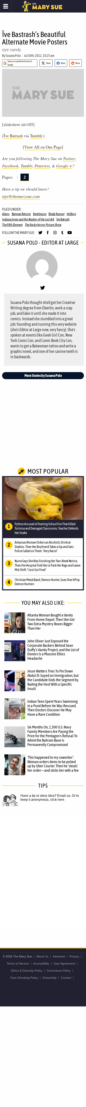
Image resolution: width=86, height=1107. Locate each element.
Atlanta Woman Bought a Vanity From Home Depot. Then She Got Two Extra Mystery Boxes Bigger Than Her (51, 621)
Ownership (49, 977)
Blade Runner (56, 214)
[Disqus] (43, 872)
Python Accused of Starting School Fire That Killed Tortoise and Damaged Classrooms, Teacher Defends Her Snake (46, 528)
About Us (42, 956)
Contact (66, 977)
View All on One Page (43, 147)
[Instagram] (55, 234)
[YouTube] (69, 234)
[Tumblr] (62, 234)
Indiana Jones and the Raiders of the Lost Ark (28, 219)
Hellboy (71, 214)
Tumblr (36, 136)
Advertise (59, 956)
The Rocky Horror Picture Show (43, 224)
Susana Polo (13, 55)
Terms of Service (18, 963)
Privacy (74, 956)
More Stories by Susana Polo (43, 375)
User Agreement (64, 963)
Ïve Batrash (13, 136)
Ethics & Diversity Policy (26, 970)
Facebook (10, 165)
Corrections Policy (59, 970)
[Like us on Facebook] (48, 234)
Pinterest (42, 165)
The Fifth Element (12, 224)
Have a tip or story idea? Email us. (45, 795)
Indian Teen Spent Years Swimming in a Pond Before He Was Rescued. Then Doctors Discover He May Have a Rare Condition (52, 708)
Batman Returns (21, 214)
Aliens (6, 214)
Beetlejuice (39, 214)
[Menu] (5, 6)
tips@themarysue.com (21, 196)
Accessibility (41, 963)
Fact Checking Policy (24, 977)
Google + (64, 165)
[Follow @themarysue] (40, 234)
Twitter (69, 158)
